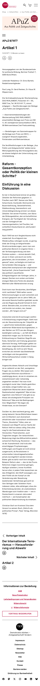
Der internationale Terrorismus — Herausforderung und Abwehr (18, 544)
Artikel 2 (8, 563)
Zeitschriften (13, 12)
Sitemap (20, 649)
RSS (20, 657)
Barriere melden (20, 669)
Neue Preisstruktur (20, 595)
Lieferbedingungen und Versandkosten (20, 599)
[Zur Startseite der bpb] (9, 7)
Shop (4, 12)
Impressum (20, 640)
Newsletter (20, 653)
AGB (20, 591)
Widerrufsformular (21, 607)
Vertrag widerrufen (20, 614)
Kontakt (20, 661)
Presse (20, 665)
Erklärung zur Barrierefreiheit (20, 673)
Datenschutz (20, 645)
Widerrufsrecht (20, 603)
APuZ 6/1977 (9, 40)
